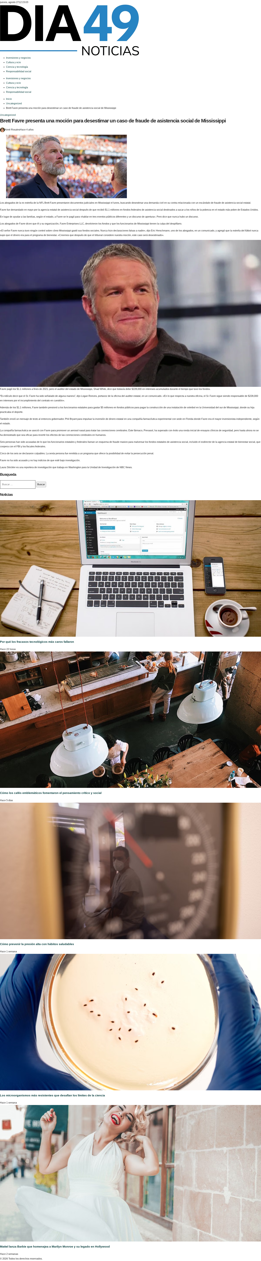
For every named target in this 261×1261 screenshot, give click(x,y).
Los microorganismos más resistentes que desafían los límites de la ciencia (52, 1095)
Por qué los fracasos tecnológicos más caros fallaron (37, 641)
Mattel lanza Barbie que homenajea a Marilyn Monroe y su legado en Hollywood (55, 1246)
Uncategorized (8, 115)
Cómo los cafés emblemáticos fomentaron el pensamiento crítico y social (51, 793)
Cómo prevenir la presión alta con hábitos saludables (37, 944)
